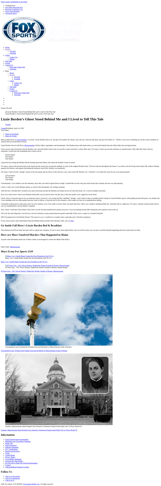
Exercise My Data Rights (14, 461)
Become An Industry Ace (14, 9)
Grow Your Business (12, 11)
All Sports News (11, 13)
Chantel (3, 128)
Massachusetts (29, 145)
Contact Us (9, 65)
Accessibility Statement (13, 459)
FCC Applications (11, 449)
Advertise (13, 69)
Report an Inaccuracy (12, 451)
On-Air (7, 49)
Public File (9, 443)
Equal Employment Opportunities (16, 439)
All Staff (13, 51)
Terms (7, 453)
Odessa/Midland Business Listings (17, 467)
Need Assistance (11, 445)
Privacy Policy (10, 457)
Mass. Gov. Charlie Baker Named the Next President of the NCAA (24, 262)
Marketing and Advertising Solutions (18, 441)
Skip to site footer (21, 2)
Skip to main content (8, 2)
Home (7, 47)
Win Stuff (8, 61)
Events (7, 63)
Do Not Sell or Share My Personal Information (21, 463)
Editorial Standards (11, 447)
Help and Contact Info (17, 67)
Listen (7, 55)
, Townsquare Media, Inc (31, 484)
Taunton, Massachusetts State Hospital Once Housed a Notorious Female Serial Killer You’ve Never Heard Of (39, 430)
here (72, 221)
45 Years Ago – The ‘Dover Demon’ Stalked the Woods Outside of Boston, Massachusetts (32, 271)
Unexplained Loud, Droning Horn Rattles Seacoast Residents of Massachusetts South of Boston (34, 351)
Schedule (13, 53)
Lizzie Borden (22, 140)
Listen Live (14, 57)
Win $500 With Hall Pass (14, 7)
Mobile (12, 59)
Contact (8, 465)
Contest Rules (10, 455)
